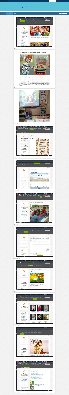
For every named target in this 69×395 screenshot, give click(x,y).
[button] (67, 1)
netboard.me (60, 1)
